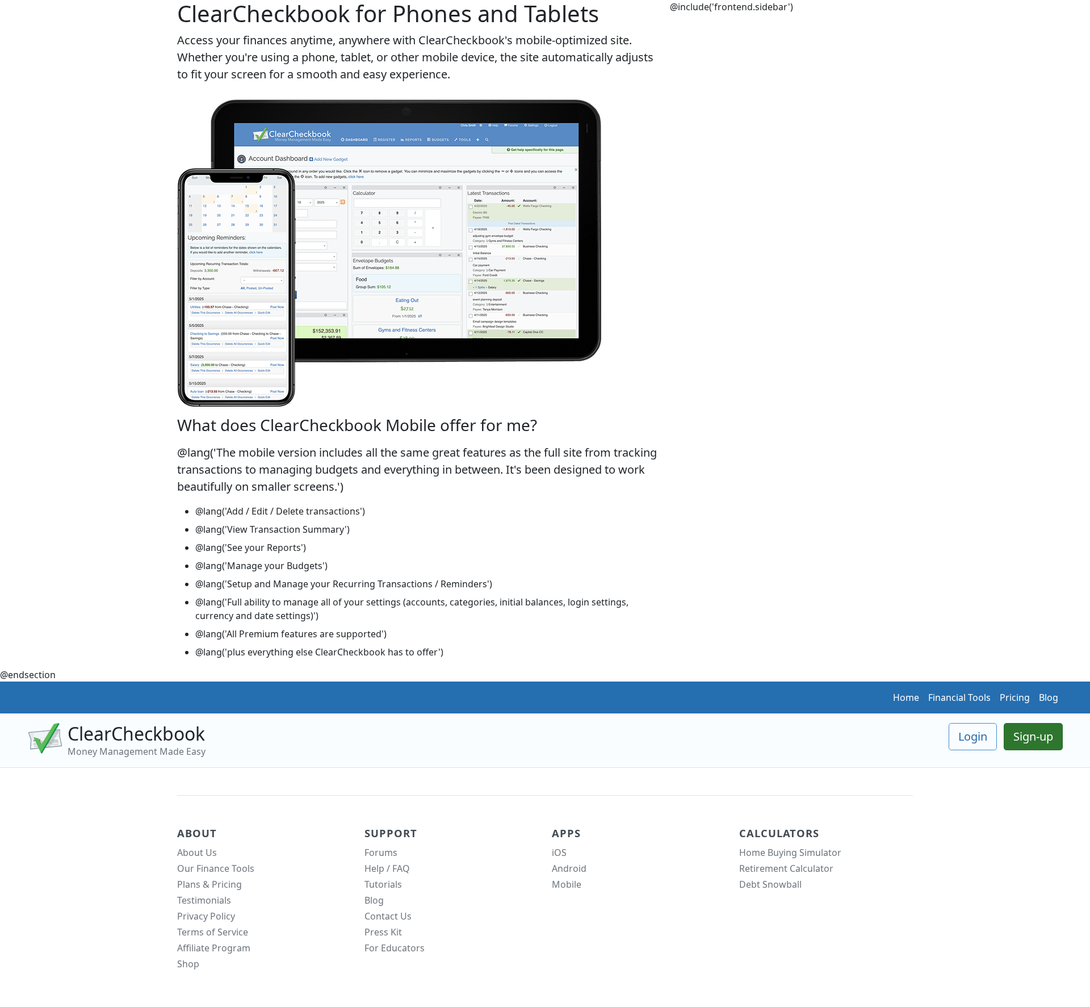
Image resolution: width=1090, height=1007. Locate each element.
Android (569, 868)
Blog (1048, 697)
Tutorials (383, 884)
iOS (559, 852)
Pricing (1015, 697)
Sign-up (1033, 736)
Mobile (566, 884)
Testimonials (204, 900)
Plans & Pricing (209, 884)
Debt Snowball (770, 884)
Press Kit (383, 932)
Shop (188, 964)
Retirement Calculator (786, 868)
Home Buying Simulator (790, 852)
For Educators (394, 948)
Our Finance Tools (215, 868)
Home (906, 697)
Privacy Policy (206, 916)
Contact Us (388, 916)
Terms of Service (212, 932)
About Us (197, 852)
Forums (380, 852)
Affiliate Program (213, 948)
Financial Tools (959, 697)
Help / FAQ (387, 868)
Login (972, 736)
